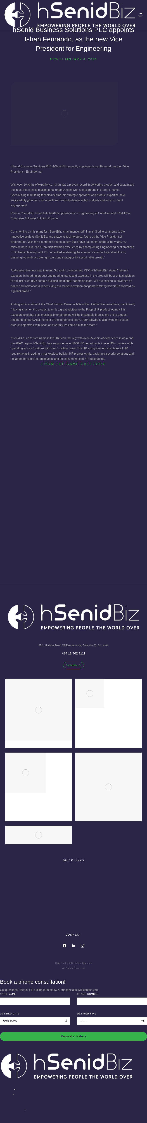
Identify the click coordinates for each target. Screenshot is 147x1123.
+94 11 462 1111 (73, 653)
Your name (8, 994)
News (55, 59)
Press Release (78, 552)
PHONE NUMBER (88, 994)
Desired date (10, 1013)
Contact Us (71, 665)
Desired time (86, 1013)
